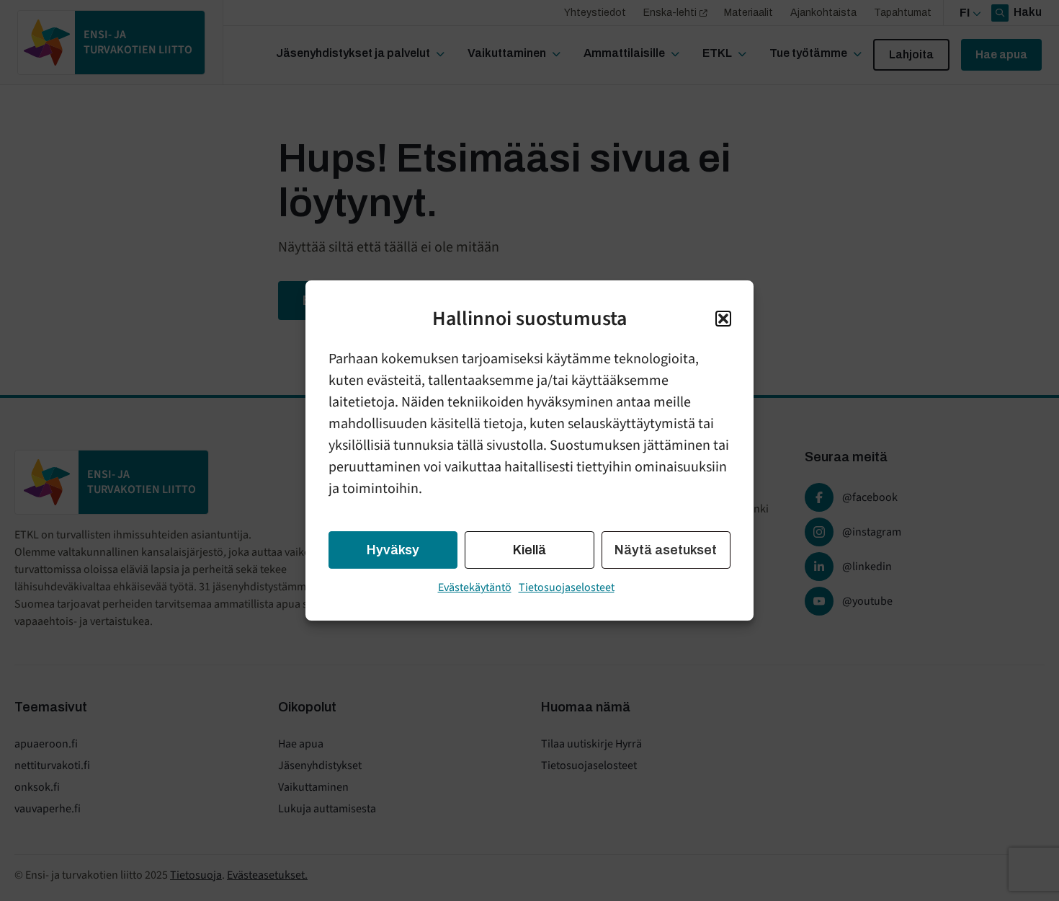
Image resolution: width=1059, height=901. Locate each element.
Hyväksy (393, 550)
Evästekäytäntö (474, 587)
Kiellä (529, 550)
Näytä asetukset (666, 550)
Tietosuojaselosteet (567, 587)
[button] (723, 318)
